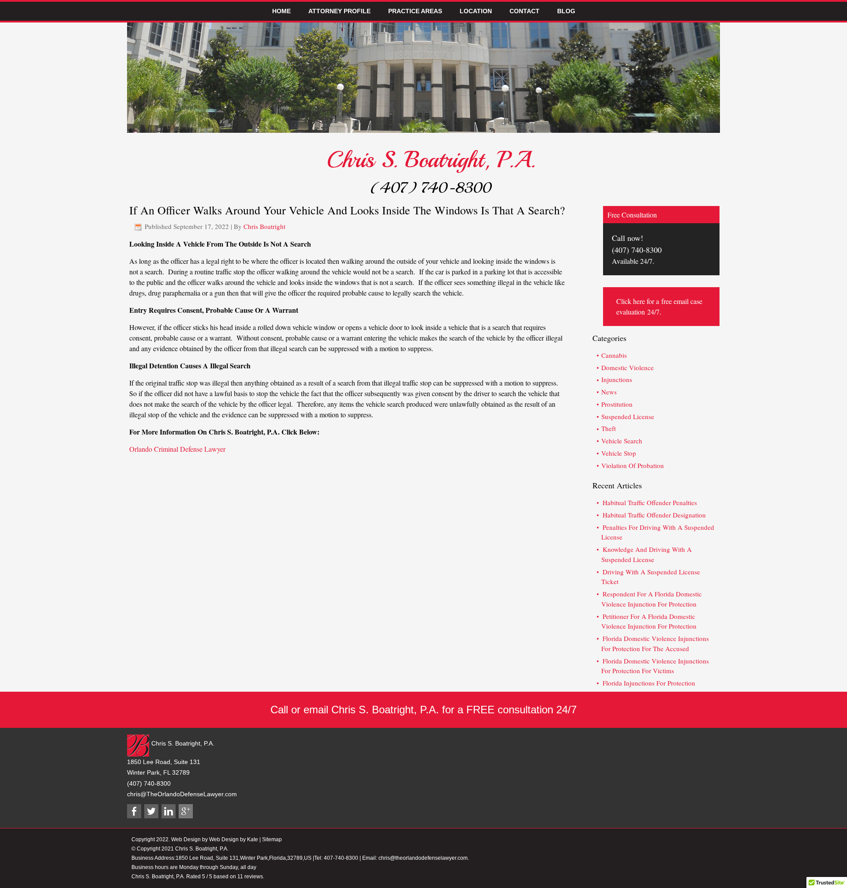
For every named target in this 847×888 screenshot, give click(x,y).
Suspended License (627, 416)
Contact (525, 11)
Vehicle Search (621, 440)
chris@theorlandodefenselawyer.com (423, 858)
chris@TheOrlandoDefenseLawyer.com (182, 794)
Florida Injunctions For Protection (649, 682)
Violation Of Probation (632, 465)
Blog (566, 11)
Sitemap (272, 839)
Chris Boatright (264, 226)
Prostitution (617, 404)
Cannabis (614, 355)
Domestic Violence (627, 367)
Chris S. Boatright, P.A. (431, 160)
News (609, 391)
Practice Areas (415, 11)
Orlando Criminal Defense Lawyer (177, 448)
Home (281, 11)
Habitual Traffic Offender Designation (654, 514)
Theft (608, 428)
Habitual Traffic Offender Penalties (650, 502)
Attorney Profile (339, 11)
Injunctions (616, 379)
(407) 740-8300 (431, 188)
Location (476, 11)
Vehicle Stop (618, 453)
